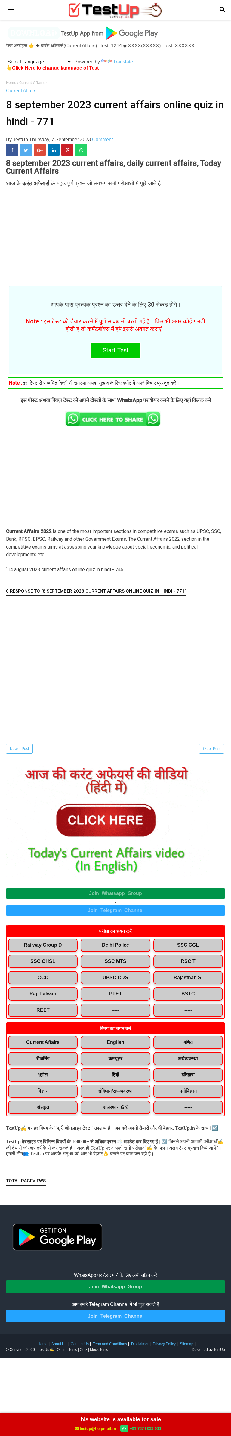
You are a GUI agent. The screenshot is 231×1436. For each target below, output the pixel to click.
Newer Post (19, 749)
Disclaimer (140, 1344)
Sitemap (186, 1344)
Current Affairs (21, 90)
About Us (58, 1344)
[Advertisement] (115, 233)
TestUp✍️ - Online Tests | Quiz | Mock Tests (73, 1350)
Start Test (115, 350)
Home (43, 1344)
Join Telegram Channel (115, 910)
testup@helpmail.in (98, 1428)
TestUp (219, 1350)
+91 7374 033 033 (145, 1428)
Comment (102, 139)
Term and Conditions (110, 1344)
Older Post (211, 749)
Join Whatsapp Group (115, 893)
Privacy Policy (164, 1344)
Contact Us (80, 1344)
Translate (123, 61)
